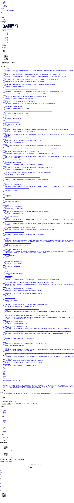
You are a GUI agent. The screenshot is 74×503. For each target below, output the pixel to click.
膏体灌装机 (30, 148)
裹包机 (9, 232)
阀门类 (4, 280)
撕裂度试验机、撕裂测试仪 (44, 251)
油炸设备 (4, 92)
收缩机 (17, 232)
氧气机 (58, 145)
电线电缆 (4, 289)
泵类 (4, 278)
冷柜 (21, 91)
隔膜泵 (9, 279)
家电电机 (65, 134)
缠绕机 (12, 232)
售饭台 (17, 203)
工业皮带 (11, 263)
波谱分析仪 (21, 317)
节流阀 (34, 282)
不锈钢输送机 (46, 167)
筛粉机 (6, 103)
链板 (8, 273)
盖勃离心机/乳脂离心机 (15, 243)
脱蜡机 (26, 356)
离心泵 (14, 279)
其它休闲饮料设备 (9, 71)
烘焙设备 (4, 80)
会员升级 (4, 418)
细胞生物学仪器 (8, 326)
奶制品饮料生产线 (60, 70)
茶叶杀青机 (12, 89)
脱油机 (6, 113)
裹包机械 (4, 230)
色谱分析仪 (7, 317)
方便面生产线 (59, 76)
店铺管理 (12, 14)
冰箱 (6, 126)
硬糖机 (9, 98)
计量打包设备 (33, 311)
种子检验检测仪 (28, 243)
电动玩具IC (56, 385)
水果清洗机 (10, 151)
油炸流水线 (13, 93)
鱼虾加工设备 (9, 350)
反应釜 (12, 172)
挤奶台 (26, 360)
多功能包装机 (59, 219)
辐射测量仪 (50, 317)
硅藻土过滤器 (47, 186)
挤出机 (8, 86)
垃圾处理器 (29, 129)
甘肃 (62, 393)
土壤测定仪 (7, 245)
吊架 (32, 362)
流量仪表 (28, 333)
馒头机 (12, 76)
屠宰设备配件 (5, 361)
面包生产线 (15, 79)
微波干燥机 (60, 156)
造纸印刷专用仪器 (45, 331)
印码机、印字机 (46, 229)
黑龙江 (23, 393)
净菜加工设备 (15, 74)
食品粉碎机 (38, 164)
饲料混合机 (17, 311)
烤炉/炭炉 (55, 199)
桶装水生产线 (48, 70)
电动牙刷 (7, 142)
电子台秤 (7, 338)
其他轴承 (18, 266)
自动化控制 (5, 283)
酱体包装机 (39, 219)
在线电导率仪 (8, 328)
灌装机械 (4, 147)
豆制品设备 (5, 82)
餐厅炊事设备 (19, 108)
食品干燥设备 (18, 156)
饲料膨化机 (32, 96)
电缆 (6, 290)
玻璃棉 (26, 293)
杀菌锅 (9, 153)
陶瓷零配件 (64, 386)
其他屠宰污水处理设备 (32, 365)
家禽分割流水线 (58, 356)
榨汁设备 (20, 74)
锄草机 (12, 309)
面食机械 (4, 75)
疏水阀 (39, 282)
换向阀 (28, 282)
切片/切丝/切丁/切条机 (51, 74)
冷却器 (26, 179)
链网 (6, 273)
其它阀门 (54, 282)
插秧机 (33, 309)
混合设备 (4, 191)
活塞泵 (45, 279)
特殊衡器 (28, 338)
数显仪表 (7, 333)
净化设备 (4, 183)
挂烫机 (30, 145)
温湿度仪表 (14, 333)
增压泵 (26, 279)
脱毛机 (13, 356)
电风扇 (16, 145)
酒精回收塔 (32, 159)
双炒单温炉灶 (45, 199)
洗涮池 (6, 208)
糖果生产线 (13, 98)
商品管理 (4, 14)
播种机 (36, 309)
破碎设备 (27, 74)
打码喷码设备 (5, 228)
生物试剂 (11, 300)
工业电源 (14, 284)
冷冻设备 (7, 91)
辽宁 (19, 393)
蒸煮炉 (12, 199)
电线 (8, 290)
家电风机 (58, 134)
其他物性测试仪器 (45, 315)
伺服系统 (25, 284)
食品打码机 (12, 229)
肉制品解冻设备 (28, 350)
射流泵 (37, 279)
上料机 (6, 167)
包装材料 (4, 233)
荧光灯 (6, 345)
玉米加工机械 (27, 115)
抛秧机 (30, 309)
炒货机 (23, 111)
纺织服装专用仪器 (30, 331)
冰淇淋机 (48, 129)
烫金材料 (21, 234)
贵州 (53, 393)
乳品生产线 (17, 86)
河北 (12, 393)
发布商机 (4, 428)
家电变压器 (46, 134)
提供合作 (18, 401)
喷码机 (27, 229)
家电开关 (61, 134)
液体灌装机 (26, 148)
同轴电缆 (33, 290)
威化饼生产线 (39, 79)
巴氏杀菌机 (41, 153)
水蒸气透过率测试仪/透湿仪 (10, 251)
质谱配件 (34, 343)
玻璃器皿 (7, 343)
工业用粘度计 (26, 328)
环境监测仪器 (56, 317)
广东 (45, 393)
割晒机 (14, 304)
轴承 (4, 265)
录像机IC (26, 386)
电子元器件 (59, 284)
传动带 (21, 263)
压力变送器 (11, 298)
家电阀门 (22, 387)
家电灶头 (18, 387)
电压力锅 (34, 129)
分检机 (31, 177)
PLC (22, 284)
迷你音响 (19, 137)
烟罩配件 (14, 216)
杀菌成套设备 (24, 153)
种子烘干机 (30, 306)
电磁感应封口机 (70, 223)
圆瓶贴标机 (10, 227)
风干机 (14, 157)
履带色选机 (12, 169)
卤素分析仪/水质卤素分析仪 (66, 247)
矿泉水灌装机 (45, 148)
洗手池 (21, 208)
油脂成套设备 (10, 113)
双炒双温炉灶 (50, 199)
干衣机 (28, 131)
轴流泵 (39, 279)
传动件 (4, 262)
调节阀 (20, 282)
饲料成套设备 (42, 311)
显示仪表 (50, 333)
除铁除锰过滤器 (41, 186)
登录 (1, 21)
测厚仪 (17, 315)
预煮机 (39, 74)
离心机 (13, 174)
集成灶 (6, 129)
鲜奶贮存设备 (30, 360)
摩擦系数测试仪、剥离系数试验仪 (19, 252)
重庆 (10, 393)
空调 (4, 120)
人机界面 (40, 284)
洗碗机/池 (10, 208)
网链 (4, 272)
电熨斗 (52, 145)
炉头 (6, 216)
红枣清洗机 (19, 151)
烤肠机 (26, 111)
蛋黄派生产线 (45, 79)
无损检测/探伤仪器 (37, 315)
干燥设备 (4, 155)
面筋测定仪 (22, 243)
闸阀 (6, 282)
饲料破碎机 (25, 311)
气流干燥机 (64, 156)
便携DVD (41, 137)
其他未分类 (64, 76)
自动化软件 (7, 285)
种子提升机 (15, 306)
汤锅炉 (24, 199)
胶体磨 (20, 164)
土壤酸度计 (21, 245)
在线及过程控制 (12, 318)
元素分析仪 (30, 317)
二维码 (4, 5)
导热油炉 (17, 179)
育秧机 (23, 309)
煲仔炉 (9, 199)
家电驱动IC (51, 385)
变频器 (20, 284)
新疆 (68, 393)
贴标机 (6, 227)
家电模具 (18, 134)
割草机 (44, 304)
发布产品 (4, 45)
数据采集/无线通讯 (31, 284)
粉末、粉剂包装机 (68, 219)
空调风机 (40, 211)
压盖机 (23, 223)
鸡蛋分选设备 (8, 360)
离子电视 (11, 124)
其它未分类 (15, 71)
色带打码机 (24, 229)
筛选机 (14, 177)
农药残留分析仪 (8, 240)
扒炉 (61, 199)
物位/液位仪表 (42, 333)
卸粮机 (17, 115)
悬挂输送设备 (24, 353)
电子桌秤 (18, 338)
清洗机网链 (16, 273)
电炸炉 (63, 199)
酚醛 (41, 293)
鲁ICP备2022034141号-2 (5, 461)
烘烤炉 (10, 81)
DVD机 (31, 137)
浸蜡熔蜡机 (22, 356)
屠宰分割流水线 (45, 353)
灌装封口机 (27, 223)
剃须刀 (10, 142)
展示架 (20, 206)
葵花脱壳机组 (10, 306)
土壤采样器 (12, 245)
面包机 (20, 111)
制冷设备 (4, 90)
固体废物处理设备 (21, 288)
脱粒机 (9, 115)
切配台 (24, 203)
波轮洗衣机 (25, 131)
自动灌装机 (12, 148)
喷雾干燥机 (41, 156)
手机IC (12, 134)
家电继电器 (8, 135)
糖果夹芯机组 (22, 98)
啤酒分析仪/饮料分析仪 (38, 240)
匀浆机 (17, 192)
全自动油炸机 (22, 93)
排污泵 (59, 279)
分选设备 (4, 175)
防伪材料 (24, 234)
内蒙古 (16, 393)
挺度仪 (11, 252)
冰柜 (55, 91)
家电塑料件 (36, 387)
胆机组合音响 (14, 137)
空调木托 (23, 293)
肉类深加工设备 (6, 348)
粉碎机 (6, 164)
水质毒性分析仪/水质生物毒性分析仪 (24, 247)
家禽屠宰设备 (5, 355)
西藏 (58, 393)
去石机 (12, 115)
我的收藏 (12, 10)
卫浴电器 (4, 139)
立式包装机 (53, 219)
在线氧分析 (13, 328)
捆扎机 (14, 232)
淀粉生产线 (24, 103)
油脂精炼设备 (16, 113)
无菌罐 (25, 172)
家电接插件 (26, 387)
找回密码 (4, 409)
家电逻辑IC (37, 385)
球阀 (10, 282)
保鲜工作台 (40, 91)
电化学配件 (26, 343)
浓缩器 (14, 159)
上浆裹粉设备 (56, 349)
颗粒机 (9, 190)
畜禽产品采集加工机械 (7, 359)
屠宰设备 (4, 351)
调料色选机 (21, 169)
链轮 (17, 263)
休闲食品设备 (5, 109)
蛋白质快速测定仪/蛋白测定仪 (66, 240)
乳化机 (9, 172)
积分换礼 (4, 411)
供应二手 (10, 401)
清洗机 (6, 151)
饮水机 (19, 145)
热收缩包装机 (10, 221)
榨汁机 (17, 111)
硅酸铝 (38, 293)
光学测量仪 (16, 321)
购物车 (4, 6)
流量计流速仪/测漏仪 (19, 328)
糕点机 (6, 79)
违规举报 (4, 412)
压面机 (26, 76)
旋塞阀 (45, 282)
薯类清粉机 (10, 103)
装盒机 (63, 219)
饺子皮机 (51, 76)
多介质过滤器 (31, 186)
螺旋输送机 (41, 167)
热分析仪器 (21, 315)
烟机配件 (14, 118)
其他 (54, 103)
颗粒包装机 (35, 219)
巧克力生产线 (28, 98)
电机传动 (63, 284)
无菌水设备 (57, 186)
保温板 (10, 293)
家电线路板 (17, 385)
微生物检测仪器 (15, 326)
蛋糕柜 (44, 91)
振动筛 (6, 177)
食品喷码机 (7, 229)
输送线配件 (35, 362)
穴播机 (6, 309)
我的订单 (8, 10)
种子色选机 (26, 169)
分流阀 (23, 282)
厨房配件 (4, 214)
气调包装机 (30, 219)
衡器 (4, 337)
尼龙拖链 (7, 261)
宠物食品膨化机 (38, 96)
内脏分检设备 (55, 353)
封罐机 (9, 223)
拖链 (4, 260)
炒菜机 (23, 108)
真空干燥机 (55, 156)
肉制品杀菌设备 (22, 350)
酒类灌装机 (21, 148)
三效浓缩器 (27, 159)
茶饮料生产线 (37, 70)
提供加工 (14, 401)
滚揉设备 (18, 349)
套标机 (30, 227)
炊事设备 (4, 107)
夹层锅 (45, 153)
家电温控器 (22, 385)
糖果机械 (4, 97)
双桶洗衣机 (32, 131)
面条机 (23, 76)
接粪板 (14, 360)
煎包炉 (30, 199)
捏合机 (14, 192)
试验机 (9, 315)
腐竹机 (36, 84)
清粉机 (26, 306)
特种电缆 (36, 290)
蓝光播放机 (23, 137)
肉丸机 (44, 349)
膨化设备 (4, 95)
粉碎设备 (4, 163)
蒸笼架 (14, 206)
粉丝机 (45, 76)
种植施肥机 (27, 309)
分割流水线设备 (61, 353)
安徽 (30, 393)
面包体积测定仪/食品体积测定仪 (64, 241)
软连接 (12, 258)
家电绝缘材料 (70, 386)
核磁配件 (43, 343)
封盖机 (12, 223)
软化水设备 (52, 186)
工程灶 (66, 199)
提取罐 (38, 172)
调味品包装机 (16, 101)
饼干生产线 (34, 79)
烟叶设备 (7, 118)
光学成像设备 (22, 321)
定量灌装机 (35, 148)
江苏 (26, 393)
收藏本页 (4, 2)
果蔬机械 (4, 73)
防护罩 (14, 258)
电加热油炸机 (28, 93)
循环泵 (28, 279)
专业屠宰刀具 (8, 362)
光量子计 (11, 255)
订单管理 (8, 14)
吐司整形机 (41, 81)
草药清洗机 (24, 151)
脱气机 (18, 174)
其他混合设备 (22, 192)
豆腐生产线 (14, 84)
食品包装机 (7, 219)
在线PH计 (57, 328)
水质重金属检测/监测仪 (37, 247)
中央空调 (7, 122)
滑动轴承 (7, 266)
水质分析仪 (5, 246)
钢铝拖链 (19, 261)
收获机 (9, 304)
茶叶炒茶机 (16, 89)
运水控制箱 (19, 211)
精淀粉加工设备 (18, 103)
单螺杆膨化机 (22, 96)
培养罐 (41, 172)
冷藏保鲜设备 (17, 91)
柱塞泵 (56, 279)
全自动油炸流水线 (41, 93)
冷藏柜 (23, 91)
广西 (47, 393)
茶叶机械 (4, 87)
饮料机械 (4, 69)
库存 (21, 401)
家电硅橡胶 (54, 386)
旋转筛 (17, 177)
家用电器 (10, 380)
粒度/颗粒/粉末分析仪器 (29, 315)
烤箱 (8, 81)
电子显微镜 (7, 321)
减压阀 (48, 282)
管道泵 (17, 279)
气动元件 (7, 284)
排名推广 (4, 421)
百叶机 (38, 84)
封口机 (6, 223)
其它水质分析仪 (21, 249)
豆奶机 (41, 84)
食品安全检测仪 (26, 241)
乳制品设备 (5, 85)
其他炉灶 (69, 199)
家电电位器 (31, 387)
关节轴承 (14, 266)
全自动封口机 (64, 223)
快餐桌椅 (10, 213)
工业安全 (55, 284)
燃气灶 (51, 129)
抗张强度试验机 (34, 252)
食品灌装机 (55, 148)
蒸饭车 (12, 108)
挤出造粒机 (62, 311)
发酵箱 (9, 162)
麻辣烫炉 (18, 199)
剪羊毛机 (35, 360)
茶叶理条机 (26, 89)
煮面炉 (14, 199)
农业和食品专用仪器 (22, 331)
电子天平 (32, 338)
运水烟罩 (15, 211)
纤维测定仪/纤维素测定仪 (53, 241)
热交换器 (32, 179)
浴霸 (24, 140)
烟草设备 (4, 117)
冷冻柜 (14, 126)
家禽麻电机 (7, 356)
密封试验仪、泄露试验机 (64, 251)
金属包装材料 (12, 234)
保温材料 (4, 291)
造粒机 (12, 190)
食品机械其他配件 (6, 274)
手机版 (4, 3)
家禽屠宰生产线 (65, 356)
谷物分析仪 (57, 240)
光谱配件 (22, 343)
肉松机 (43, 111)
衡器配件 (24, 338)
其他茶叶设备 (35, 89)
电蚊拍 (36, 145)
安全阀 (17, 282)
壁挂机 (17, 122)
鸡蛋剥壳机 (18, 360)
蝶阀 (8, 282)
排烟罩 (47, 211)
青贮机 (41, 304)
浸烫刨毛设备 (13, 353)
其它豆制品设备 (52, 84)
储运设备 (4, 180)
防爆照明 (4, 344)
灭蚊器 (50, 145)
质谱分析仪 (16, 317)
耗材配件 (4, 342)
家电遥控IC (9, 386)
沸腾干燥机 (27, 156)
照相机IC (13, 386)
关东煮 (28, 111)
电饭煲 (20, 129)
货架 (8, 206)
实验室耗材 (11, 343)
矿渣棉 (31, 293)
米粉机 (37, 76)
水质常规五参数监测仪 (46, 247)
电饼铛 (23, 129)
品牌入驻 (4, 420)
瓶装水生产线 (53, 70)
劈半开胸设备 (19, 353)
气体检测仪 (39, 317)
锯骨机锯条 (28, 362)
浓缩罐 (12, 159)
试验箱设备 (23, 318)
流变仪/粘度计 (13, 315)
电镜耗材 (30, 343)
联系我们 (8, 19)
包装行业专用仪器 (6, 250)
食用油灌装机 (50, 148)
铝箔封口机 (54, 223)
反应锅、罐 (15, 172)
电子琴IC (22, 386)
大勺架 (12, 206)
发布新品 (4, 429)
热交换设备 (5, 178)
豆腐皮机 (24, 84)
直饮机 (47, 145)
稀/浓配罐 (48, 172)
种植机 (17, 309)
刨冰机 (31, 111)
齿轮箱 (8, 263)
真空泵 (53, 279)
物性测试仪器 (65, 317)
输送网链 (12, 273)
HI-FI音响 (45, 137)
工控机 (43, 284)
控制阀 (26, 282)
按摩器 (13, 142)
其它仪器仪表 (5, 339)
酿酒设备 (4, 104)
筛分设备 (37, 311)
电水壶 (27, 145)
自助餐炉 (14, 213)
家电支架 (44, 386)
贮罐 (6, 181)
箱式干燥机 (69, 156)
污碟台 (16, 208)
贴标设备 (4, 225)
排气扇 (26, 140)
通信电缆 (14, 290)
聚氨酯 (34, 293)
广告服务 (4, 422)
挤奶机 (11, 86)
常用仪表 (4, 332)
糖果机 (6, 98)
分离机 (10, 174)
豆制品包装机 (46, 84)
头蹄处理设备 (30, 353)
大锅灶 (6, 199)
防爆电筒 (15, 345)
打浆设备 (23, 74)
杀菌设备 (4, 152)
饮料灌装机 (16, 148)
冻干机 (57, 91)
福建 (33, 393)
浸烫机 (11, 356)
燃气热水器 (16, 140)
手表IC (60, 385)
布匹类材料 (32, 234)
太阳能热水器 (8, 140)
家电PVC (37, 386)
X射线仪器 (26, 317)
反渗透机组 (21, 186)
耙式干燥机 (51, 156)
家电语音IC (47, 385)
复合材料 (17, 234)
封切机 (17, 223)
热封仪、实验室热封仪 (54, 251)
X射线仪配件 (38, 343)
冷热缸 (22, 172)
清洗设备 (4, 150)
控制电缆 (10, 290)
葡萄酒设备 (11, 106)
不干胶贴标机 (21, 227)
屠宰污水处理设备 (6, 364)
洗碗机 (14, 108)
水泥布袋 (7, 258)
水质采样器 (15, 249)
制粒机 (6, 190)
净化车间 (10, 184)
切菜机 (45, 74)
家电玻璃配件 (49, 386)
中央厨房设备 (19, 213)
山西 (14, 393)
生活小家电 (5, 141)
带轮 (6, 263)
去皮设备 (31, 74)
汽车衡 (21, 338)
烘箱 (6, 81)
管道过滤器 (65, 186)
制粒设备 (4, 189)
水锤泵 (50, 279)
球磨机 (12, 164)
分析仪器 (4, 316)
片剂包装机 (44, 219)
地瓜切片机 (45, 103)
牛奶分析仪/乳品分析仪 (23, 240)
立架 (10, 206)
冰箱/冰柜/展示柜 (6, 125)
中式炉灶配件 (9, 216)
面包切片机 (37, 81)
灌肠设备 (60, 349)
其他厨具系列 (5, 212)
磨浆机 (27, 84)
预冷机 (32, 356)
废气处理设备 (14, 288)
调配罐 (30, 172)
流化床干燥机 (10, 157)
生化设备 (4, 170)
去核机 (34, 74)
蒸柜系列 (4, 200)
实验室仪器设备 (45, 317)
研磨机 (17, 164)
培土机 (9, 309)
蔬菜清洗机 (14, 151)
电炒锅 (66, 129)
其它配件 (46, 343)
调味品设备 (5, 100)
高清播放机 (27, 137)
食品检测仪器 (5, 239)
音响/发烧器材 (6, 136)
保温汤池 (21, 203)
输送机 (9, 167)
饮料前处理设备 (8, 70)
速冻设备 (10, 91)
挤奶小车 (23, 360)
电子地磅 (10, 338)
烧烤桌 (26, 213)
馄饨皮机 (55, 76)
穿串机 (6, 111)
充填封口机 (59, 223)
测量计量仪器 (5, 322)
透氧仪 (70, 251)
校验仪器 (54, 333)
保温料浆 (16, 293)
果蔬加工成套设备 (8, 74)
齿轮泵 (48, 279)
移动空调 (10, 122)
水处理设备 (5, 185)
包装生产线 (12, 219)
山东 (37, 393)
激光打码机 (19, 229)
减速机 (4, 267)
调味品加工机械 (22, 101)
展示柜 (26, 91)
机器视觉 (47, 284)
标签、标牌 (37, 234)
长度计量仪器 (13, 323)
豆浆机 (30, 84)
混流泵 (42, 279)
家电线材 (10, 387)
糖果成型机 (17, 98)
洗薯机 (48, 103)
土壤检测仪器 (5, 244)
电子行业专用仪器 (59, 331)
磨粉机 (13, 103)
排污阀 (37, 282)
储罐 (8, 181)
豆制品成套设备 (8, 84)
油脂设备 (4, 112)
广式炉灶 (36, 199)
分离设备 (4, 173)
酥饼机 (9, 79)
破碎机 (9, 164)
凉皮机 (20, 76)
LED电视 (15, 124)
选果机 (37, 74)
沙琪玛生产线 (50, 79)
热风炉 (11, 179)
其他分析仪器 (28, 318)
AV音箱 (37, 137)
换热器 (8, 179)
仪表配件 (24, 333)
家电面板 (31, 134)
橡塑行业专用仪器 (52, 331)
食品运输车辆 (18, 181)
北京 (4, 393)
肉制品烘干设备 (15, 350)
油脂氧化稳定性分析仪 (43, 241)
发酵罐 (6, 162)
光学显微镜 (12, 321)
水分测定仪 (35, 317)
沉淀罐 (33, 172)
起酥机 (33, 81)
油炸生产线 (17, 93)
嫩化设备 (41, 349)
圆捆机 (25, 304)
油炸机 (6, 93)
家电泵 (40, 386)
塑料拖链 (15, 261)
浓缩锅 (6, 159)
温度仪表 (32, 333)
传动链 (14, 263)
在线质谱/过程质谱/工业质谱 (49, 328)
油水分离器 (24, 211)
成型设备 (51, 349)
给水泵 (6, 279)
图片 (34, 403)
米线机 (39, 76)
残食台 (14, 203)
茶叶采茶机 (7, 89)
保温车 (23, 213)
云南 (55, 393)
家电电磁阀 (27, 385)
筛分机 (12, 177)
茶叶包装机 (15, 221)
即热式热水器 (30, 140)
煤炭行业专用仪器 (37, 331)
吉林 (21, 393)
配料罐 (13, 181)
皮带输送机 (23, 167)
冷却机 (13, 179)
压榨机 (42, 74)
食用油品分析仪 (15, 240)
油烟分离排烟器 (32, 211)
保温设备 (7, 293)
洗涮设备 (4, 207)
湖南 (43, 393)
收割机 (6, 304)
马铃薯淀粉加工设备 (30, 103)
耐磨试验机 (28, 252)
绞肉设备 (10, 349)
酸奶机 (39, 129)
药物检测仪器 (8, 331)
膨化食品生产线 (11, 96)
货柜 (6, 206)
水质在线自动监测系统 (55, 247)
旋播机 (14, 309)
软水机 (44, 145)
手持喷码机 (36, 229)
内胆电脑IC (27, 134)
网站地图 (4, 410)
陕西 (60, 393)
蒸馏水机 (17, 186)
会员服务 (4, 19)
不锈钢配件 (7, 300)
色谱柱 (14, 343)
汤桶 (26, 203)
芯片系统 (25, 326)
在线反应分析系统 (33, 328)
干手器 (21, 142)
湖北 (41, 393)
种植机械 (4, 307)
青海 (64, 393)
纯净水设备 (66, 70)
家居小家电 (5, 144)
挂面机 (28, 76)
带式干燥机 (32, 156)
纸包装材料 (7, 234)
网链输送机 (21, 273)
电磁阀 (6, 134)
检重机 (34, 177)
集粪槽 (12, 360)
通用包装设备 (5, 218)
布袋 (10, 258)
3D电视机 (19, 124)
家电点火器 (41, 387)
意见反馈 (4, 432)
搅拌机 (23, 81)
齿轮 (19, 263)
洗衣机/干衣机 (6, 130)
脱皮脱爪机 (17, 356)
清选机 (19, 306)
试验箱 (6, 315)
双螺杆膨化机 (17, 96)
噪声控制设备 (27, 288)
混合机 (9, 192)
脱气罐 (27, 172)
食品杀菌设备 (19, 153)
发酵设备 (4, 161)
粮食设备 (4, 114)
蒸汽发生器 (36, 179)
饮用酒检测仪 (30, 240)
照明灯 (9, 345)
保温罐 (44, 172)
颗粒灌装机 (39, 148)
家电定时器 (13, 385)
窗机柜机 (14, 122)
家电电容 (14, 387)
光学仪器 (69, 317)
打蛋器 (54, 129)
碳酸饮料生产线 (23, 70)
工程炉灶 (4, 197)
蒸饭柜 (6, 201)
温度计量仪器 (8, 323)
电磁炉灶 (40, 199)
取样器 (37, 251)
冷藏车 (52, 91)
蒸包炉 (13, 201)
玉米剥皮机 (38, 304)
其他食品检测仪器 (6, 254)
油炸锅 (9, 93)
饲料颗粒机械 (12, 311)
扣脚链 (25, 362)
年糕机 (17, 76)
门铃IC (71, 385)
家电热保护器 (59, 386)
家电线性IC (32, 385)
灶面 (17, 216)
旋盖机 (20, 223)
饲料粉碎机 (51, 311)
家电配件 (4, 133)
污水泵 (12, 279)
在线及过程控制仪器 (7, 327)
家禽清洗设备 (39, 356)
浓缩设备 (4, 158)
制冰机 (34, 111)
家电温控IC (64, 385)
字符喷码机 (40, 229)
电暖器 (55, 145)
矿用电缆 (25, 290)
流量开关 (7, 298)
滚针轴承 (10, 266)
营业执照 (11, 461)
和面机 (31, 76)
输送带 (12, 167)
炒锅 (48, 153)
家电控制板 (22, 134)
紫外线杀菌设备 (36, 153)
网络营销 (4, 427)
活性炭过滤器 (12, 186)
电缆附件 (40, 290)
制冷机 (47, 91)
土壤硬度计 (16, 245)
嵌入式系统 (51, 284)
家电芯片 (50, 134)
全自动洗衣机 (15, 131)
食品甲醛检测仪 (14, 241)
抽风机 (27, 211)
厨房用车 (7, 213)
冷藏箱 (37, 91)
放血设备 (29, 356)
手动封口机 (36, 223)
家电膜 (37, 134)
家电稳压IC (42, 385)
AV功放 (34, 137)
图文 (36, 403)
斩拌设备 (14, 349)
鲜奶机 (30, 81)
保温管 (13, 293)
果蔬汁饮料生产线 (30, 70)
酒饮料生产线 (42, 70)
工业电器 (10, 284)
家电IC (34, 134)
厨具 (10, 108)
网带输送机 (37, 167)
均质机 (6, 172)
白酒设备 (7, 106)
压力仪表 (47, 333)
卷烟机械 (10, 118)
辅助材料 (28, 234)
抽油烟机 (7, 211)
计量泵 (20, 279)
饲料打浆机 (47, 311)
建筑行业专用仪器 (67, 331)
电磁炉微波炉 (10, 129)
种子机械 (4, 305)
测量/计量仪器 (18, 318)
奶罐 (6, 86)
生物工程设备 (21, 326)
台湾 (70, 393)
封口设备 (4, 222)
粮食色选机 (7, 169)
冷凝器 (9, 134)
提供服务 (7, 401)
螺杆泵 (34, 279)
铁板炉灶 (27, 199)
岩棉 (29, 293)
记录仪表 (10, 333)
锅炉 (6, 179)
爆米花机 (40, 111)
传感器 (17, 284)
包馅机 (9, 76)
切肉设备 (7, 349)
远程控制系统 (12, 285)
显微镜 (57, 333)
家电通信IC (17, 386)
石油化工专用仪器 (14, 331)
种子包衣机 (23, 306)
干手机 (24, 142)
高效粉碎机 (24, 164)
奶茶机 (12, 111)
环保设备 (4, 287)
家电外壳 (69, 134)
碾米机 (6, 115)
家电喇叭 (54, 134)
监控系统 (71, 284)
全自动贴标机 (26, 227)
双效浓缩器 (23, 159)
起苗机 (20, 309)
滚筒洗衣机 (7, 131)
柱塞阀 (42, 282)
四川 (51, 393)
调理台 (9, 203)
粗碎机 (14, 164)
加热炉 (23, 179)
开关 (14, 298)
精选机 (34, 306)
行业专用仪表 (20, 333)
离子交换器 (26, 186)
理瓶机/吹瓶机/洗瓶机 (16, 70)
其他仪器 (4, 296)
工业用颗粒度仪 (40, 328)
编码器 (4, 269)
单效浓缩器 (18, 159)
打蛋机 (20, 81)
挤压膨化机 (27, 96)
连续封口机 (40, 223)
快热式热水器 (40, 140)
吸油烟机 (60, 129)
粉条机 (42, 76)
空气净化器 (10, 145)
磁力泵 (31, 279)
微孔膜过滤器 (71, 186)
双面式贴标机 (15, 227)
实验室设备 (5, 334)
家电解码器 (46, 387)
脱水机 (21, 174)
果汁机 (14, 111)
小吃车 (37, 111)
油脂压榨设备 (22, 113)
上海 (6, 393)
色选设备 (4, 168)
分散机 (28, 177)
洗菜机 (18, 208)
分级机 (23, 177)
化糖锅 (19, 172)
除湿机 (6, 295)
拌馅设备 (47, 349)
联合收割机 (21, 304)
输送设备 (4, 166)
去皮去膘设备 (65, 349)
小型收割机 (28, 304)
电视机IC (33, 386)
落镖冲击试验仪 (47, 252)
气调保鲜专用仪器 (32, 251)
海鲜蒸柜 (10, 201)
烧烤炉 (46, 111)
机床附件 (4, 257)
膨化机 (6, 96)
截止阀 (12, 282)
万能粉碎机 (33, 164)
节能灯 (18, 345)
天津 (8, 393)
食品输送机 (18, 167)
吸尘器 (22, 145)
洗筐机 (33, 151)
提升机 (14, 167)
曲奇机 (22, 79)
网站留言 (4, 413)
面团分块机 (27, 81)
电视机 (4, 123)
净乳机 (13, 86)
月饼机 (12, 79)
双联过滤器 (7, 188)
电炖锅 (63, 129)
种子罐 (36, 172)
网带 (10, 273)
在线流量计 (61, 328)
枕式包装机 (26, 219)
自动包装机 (21, 219)
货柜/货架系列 (6, 205)
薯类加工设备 (5, 102)
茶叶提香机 (30, 89)
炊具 (8, 108)
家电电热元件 (5, 387)
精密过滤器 (16, 188)
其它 (22, 261)
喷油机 (30, 79)
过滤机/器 (7, 174)
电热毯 (61, 145)
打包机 (6, 232)
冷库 (13, 91)
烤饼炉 (33, 199)
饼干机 (19, 79)
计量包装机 (49, 219)
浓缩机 (9, 159)
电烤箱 (57, 129)
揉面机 (34, 76)
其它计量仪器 (24, 323)
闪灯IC (68, 385)
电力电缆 (22, 290)
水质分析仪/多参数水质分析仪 (11, 247)
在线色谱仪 (65, 328)
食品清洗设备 (29, 151)
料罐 (11, 181)
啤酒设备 (15, 106)
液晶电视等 (7, 124)
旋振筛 (20, 177)
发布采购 (4, 431)
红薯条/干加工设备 (39, 103)
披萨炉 (58, 199)
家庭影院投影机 (8, 137)
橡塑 (36, 293)
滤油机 (16, 174)
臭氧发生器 (14, 184)
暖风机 (41, 145)
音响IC (29, 386)
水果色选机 (30, 169)
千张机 (33, 84)
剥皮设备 (35, 353)
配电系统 (67, 284)
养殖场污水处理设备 (16, 365)
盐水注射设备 (36, 349)
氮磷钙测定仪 (20, 241)
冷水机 (50, 91)
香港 (72, 393)
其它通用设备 (5, 194)
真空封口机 (31, 223)
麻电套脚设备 (8, 353)
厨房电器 (4, 128)
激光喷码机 (31, 229)
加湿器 (25, 145)
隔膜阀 (31, 282)
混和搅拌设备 (12, 156)
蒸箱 (6, 108)
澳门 (4, 395)
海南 (49, 393)
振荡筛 (9, 177)
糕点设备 (4, 78)
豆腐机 (17, 84)
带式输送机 (32, 167)
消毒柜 (45, 129)
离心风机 (44, 211)
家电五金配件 (41, 134)
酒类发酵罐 (13, 162)
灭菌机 (12, 153)
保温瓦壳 (20, 293)
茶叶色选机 (16, 169)
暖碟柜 (12, 203)
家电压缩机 (51, 387)
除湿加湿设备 (5, 294)
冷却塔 (20, 179)
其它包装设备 (5, 235)
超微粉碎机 (28, 164)
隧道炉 (13, 81)
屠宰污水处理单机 (24, 365)
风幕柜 (31, 91)
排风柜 (37, 211)
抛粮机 (14, 115)
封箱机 (14, 223)
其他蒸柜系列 (17, 201)
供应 (4, 401)
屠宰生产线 (66, 353)
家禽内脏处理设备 (51, 356)
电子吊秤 (14, 338)
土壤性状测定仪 (27, 245)
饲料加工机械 (5, 310)
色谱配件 (18, 343)
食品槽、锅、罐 (24, 181)
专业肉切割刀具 (14, 362)
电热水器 (21, 140)
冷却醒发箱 (17, 162)
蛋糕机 (27, 79)
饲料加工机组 (57, 311)
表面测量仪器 (19, 323)
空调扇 (6, 145)
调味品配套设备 (28, 101)
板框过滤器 (7, 186)
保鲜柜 (28, 91)
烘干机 (11, 131)
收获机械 (4, 302)
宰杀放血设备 (39, 353)
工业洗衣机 (20, 131)
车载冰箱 (9, 126)
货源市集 (5, 380)
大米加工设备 (22, 115)
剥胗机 (35, 356)
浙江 (28, 393)
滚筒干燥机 (46, 156)
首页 (1, 380)
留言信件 (4, 10)
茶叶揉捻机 (21, 89)
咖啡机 (9, 111)
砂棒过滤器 (12, 188)
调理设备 (4, 202)
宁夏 (66, 393)
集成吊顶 (12, 140)
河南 (39, 393)
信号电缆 (18, 290)
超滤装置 (61, 186)
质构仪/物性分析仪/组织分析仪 (49, 240)
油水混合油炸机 (34, 93)
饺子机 (14, 76)
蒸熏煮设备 (22, 349)
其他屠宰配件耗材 (41, 362)
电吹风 (15, 142)
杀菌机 (6, 153)
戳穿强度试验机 (40, 252)
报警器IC (4, 386)
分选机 (26, 177)
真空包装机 (16, 219)
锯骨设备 (26, 349)
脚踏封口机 (50, 223)
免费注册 (4, 21)
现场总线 (37, 284)
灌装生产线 (7, 148)
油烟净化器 (11, 211)
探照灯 (12, 345)
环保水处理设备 (8, 288)
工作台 (6, 203)
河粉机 (48, 76)
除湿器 (38, 145)
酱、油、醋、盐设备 (9, 101)
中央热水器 (35, 140)
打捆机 (12, 304)
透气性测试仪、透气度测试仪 (22, 251)
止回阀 (14, 282)
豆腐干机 (21, 84)
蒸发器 (28, 179)
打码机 (15, 229)
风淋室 (6, 184)
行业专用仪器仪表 (62, 333)
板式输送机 (27, 167)
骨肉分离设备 (31, 349)
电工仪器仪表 (36, 333)
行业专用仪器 (5, 329)
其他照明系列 (22, 345)
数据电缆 (29, 290)
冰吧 (17, 126)
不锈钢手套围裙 (20, 362)
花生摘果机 (33, 304)
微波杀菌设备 (30, 153)
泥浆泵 (23, 279)
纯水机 (33, 145)
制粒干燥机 (23, 156)
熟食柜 (34, 91)
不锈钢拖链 (11, 261)
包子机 (6, 76)
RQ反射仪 (7, 255)
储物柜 (17, 206)
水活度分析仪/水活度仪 (34, 241)
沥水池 (13, 208)
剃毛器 (18, 142)
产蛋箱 (40, 360)
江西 (35, 393)
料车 (10, 181)
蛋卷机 (25, 79)
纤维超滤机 (36, 186)
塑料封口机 (45, 223)
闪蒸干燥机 (37, 156)
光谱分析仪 (12, 317)
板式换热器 (40, 179)
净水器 (13, 145)
